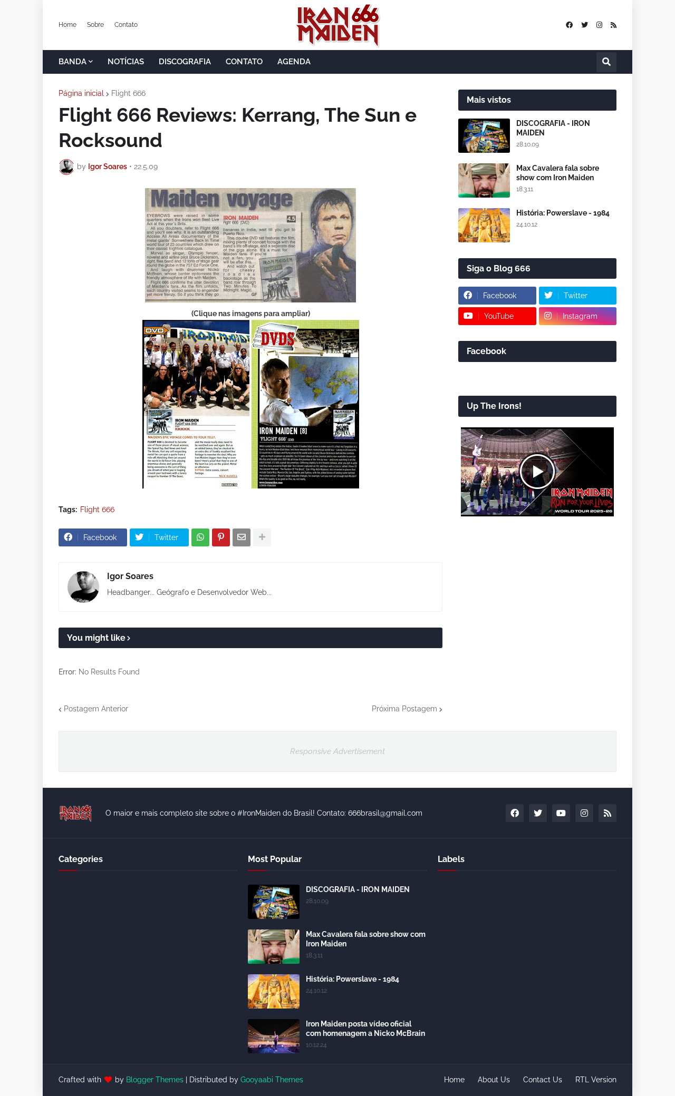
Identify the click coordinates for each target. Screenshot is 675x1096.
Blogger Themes (155, 1079)
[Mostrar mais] (262, 537)
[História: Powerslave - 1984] (484, 225)
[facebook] (569, 25)
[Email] (241, 537)
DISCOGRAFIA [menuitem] (185, 61)
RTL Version (595, 1079)
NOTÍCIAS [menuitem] (126, 61)
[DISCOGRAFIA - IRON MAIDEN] (484, 136)
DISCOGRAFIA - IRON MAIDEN (553, 128)
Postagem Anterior (96, 708)
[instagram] (599, 25)
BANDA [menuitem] (72, 61)
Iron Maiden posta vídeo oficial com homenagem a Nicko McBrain (365, 1029)
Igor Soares (130, 576)
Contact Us (542, 1079)
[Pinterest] (221, 537)
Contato (126, 24)
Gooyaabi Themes (271, 1079)
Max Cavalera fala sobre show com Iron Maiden (557, 173)
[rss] (613, 25)
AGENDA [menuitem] (294, 61)
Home (67, 24)
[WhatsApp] (200, 537)
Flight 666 (128, 93)
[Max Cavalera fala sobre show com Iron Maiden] (484, 180)
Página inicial (81, 93)
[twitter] (584, 25)
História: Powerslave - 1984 (563, 213)
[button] (606, 62)
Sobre (95, 24)
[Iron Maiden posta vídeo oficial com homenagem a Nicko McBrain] (274, 1036)
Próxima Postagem (404, 708)
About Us (494, 1079)
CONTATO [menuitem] (244, 61)
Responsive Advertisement (337, 751)
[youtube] (561, 813)
